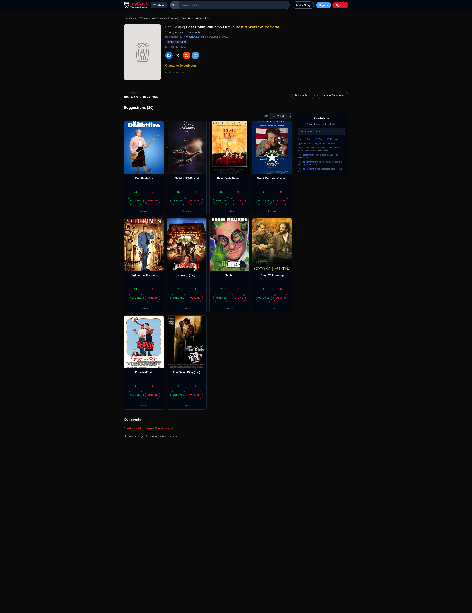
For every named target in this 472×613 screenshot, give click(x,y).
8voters (186, 308)
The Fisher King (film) (186, 372)
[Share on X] (177, 55)
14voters (229, 211)
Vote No (153, 200)
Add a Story (303, 5)
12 (221, 191)
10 (135, 289)
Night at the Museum (144, 275)
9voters (272, 211)
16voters (143, 211)
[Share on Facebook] (169, 55)
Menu (161, 5)
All (173, 5)
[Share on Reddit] (186, 55)
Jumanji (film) (186, 275)
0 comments (193, 32)
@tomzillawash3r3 (193, 36)
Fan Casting (131, 18)
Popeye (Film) (143, 372)
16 (135, 191)
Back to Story (303, 95)
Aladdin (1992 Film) (186, 177)
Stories (144, 18)
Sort (265, 116)
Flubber (229, 275)
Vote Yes (135, 200)
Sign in (323, 5)
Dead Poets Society (229, 177)
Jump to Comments (332, 95)
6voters (272, 308)
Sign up (340, 5)
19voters (186, 211)
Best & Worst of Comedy (165, 18)
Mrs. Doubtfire (144, 177)
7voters (186, 405)
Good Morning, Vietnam (272, 177)
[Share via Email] (195, 55)
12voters (143, 308)
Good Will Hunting (272, 275)
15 (178, 191)
